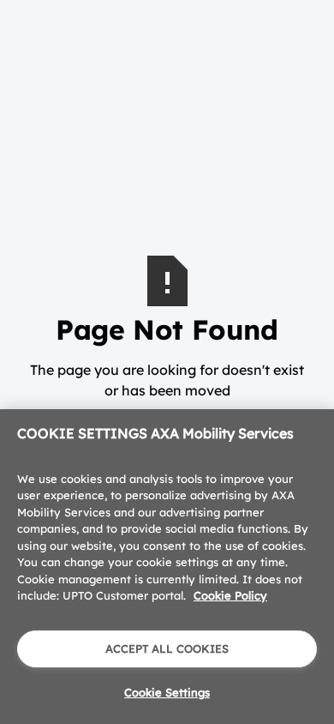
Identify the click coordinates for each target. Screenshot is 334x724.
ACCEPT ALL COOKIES (167, 648)
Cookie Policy (230, 595)
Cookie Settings (167, 692)
